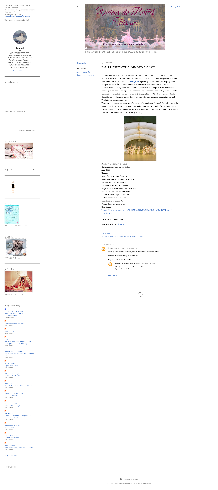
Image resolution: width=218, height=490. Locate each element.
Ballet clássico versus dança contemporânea (15, 315)
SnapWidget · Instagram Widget (27, 130)
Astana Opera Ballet (84, 72)
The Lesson (9, 428)
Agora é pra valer (11, 366)
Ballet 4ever (9, 384)
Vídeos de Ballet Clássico (125, 263)
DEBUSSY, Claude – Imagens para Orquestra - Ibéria (18, 417)
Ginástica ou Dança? (13, 406)
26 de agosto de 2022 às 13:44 (145, 263)
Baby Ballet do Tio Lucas (14, 352)
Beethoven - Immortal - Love (133, 236)
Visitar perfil (20, 71)
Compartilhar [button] (82, 63)
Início (87, 52)
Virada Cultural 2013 (12, 376)
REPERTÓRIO (10, 414)
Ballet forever (10, 446)
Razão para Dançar (12, 374)
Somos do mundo (12, 438)
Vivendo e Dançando (13, 404)
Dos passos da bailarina (14, 312)
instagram (134, 81)
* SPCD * (8, 339)
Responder (112, 275)
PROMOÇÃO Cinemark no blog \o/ (18, 386)
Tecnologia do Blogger (131, 479)
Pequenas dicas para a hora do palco (19, 448)
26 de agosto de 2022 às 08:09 (128, 248)
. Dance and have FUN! (14, 394)
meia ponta (9, 332)
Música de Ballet (11, 364)
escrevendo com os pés (14, 324)
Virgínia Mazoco (11, 456)
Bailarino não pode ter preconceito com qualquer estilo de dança (18, 343)
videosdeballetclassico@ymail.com (18, 16)
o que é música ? (11, 396)
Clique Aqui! (122, 224)
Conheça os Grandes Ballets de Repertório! (128, 52)
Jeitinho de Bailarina (12, 426)
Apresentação (98, 52)
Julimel (20, 48)
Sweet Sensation (11, 436)
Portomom (112, 248)
